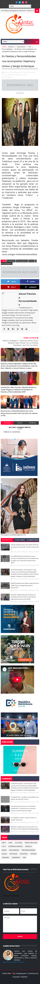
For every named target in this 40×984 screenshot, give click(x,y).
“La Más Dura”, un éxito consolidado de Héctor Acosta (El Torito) (25, 798)
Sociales (13, 854)
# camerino (11, 261)
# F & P (31, 261)
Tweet (13, 282)
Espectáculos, (18, 75)
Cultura (18, 843)
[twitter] (20, 2)
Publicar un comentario (12, 432)
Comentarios (33, 540)
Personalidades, (7, 77)
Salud (4, 854)
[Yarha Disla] (19, 980)
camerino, (10, 75)
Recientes (7, 540)
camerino (11, 47)
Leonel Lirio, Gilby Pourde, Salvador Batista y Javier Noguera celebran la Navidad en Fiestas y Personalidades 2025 (18, 389)
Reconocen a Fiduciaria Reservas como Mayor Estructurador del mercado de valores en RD (19, 413)
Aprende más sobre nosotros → (14, 962)
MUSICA (28, 846)
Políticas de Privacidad (11, 896)
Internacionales (16, 846)
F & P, (25, 75)
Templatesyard (21, 973)
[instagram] (26, 2)
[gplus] (23, 2)
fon (24, 857)
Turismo (5, 857)
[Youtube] (13, 2)
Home (4, 47)
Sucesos (24, 854)
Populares (20, 540)
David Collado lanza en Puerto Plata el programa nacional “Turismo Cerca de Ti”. (25, 547)
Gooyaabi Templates (20, 977)
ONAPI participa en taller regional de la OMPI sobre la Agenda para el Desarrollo (25, 585)
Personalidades (7, 49)
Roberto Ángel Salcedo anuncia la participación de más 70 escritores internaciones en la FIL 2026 (23, 597)
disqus (19, 423)
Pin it (13, 287)
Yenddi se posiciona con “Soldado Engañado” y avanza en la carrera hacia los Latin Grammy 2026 (23, 808)
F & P (29, 47)
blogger (7, 423)
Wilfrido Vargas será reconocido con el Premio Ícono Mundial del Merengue (25, 828)
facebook (32, 423)
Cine (10, 843)
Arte (4, 843)
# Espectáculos (22, 261)
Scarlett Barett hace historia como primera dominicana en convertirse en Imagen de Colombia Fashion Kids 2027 (25, 559)
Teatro (33, 854)
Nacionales (14, 850)
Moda (4, 850)
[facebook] (16, 2)
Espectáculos (21, 47)
